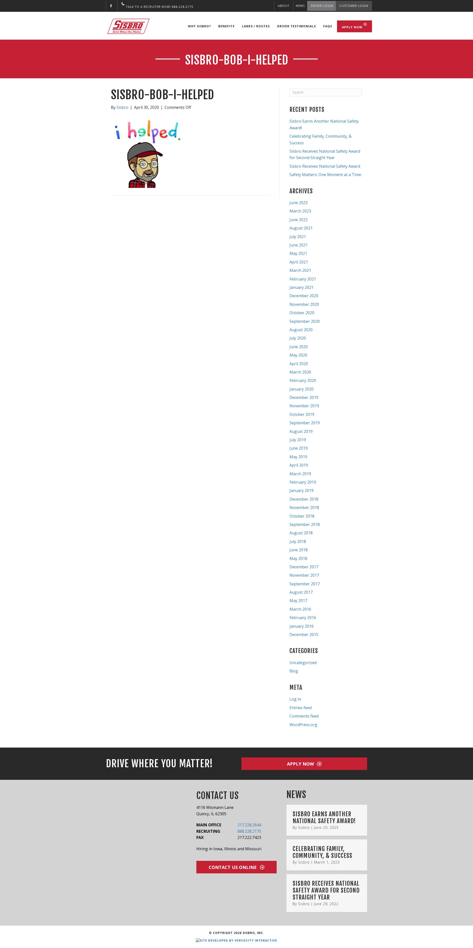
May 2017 (298, 600)
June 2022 (298, 219)
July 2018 (297, 541)
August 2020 (301, 329)
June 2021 (298, 245)
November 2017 (304, 575)
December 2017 (303, 567)
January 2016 (301, 626)
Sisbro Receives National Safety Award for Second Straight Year (326, 890)
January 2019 (301, 490)
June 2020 (298, 346)
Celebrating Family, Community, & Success (322, 852)
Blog (293, 671)
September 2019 (304, 422)
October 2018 (301, 516)
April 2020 (298, 363)
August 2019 (301, 431)
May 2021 (298, 253)
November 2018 (304, 507)
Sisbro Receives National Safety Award (324, 166)
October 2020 (301, 312)
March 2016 (300, 609)
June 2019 (298, 448)
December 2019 (303, 397)
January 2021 (301, 287)
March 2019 (300, 473)
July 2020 (297, 338)
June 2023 (298, 202)
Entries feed (300, 707)
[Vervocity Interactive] (236, 940)
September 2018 (304, 524)
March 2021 (300, 270)
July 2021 (297, 236)
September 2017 (304, 584)
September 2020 (304, 321)
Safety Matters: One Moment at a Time (325, 174)
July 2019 (297, 439)
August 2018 (301, 533)
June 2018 (298, 550)
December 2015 (303, 634)
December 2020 (303, 295)
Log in (295, 699)
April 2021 (298, 262)
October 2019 (301, 414)
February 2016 (302, 617)
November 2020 (304, 304)
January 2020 (301, 389)
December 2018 (303, 499)
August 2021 (301, 228)
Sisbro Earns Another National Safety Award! (324, 817)
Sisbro (304, 827)
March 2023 (300, 211)
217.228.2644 (249, 825)
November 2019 (304, 406)
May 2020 (298, 355)
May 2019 (298, 456)
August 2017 (301, 592)
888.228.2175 (249, 831)
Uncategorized (303, 662)
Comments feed (304, 716)
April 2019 (298, 465)
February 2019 (302, 482)
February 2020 (302, 380)
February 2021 (302, 279)
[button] (304, 763)
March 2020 (300, 372)
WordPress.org (303, 724)
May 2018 (298, 558)
